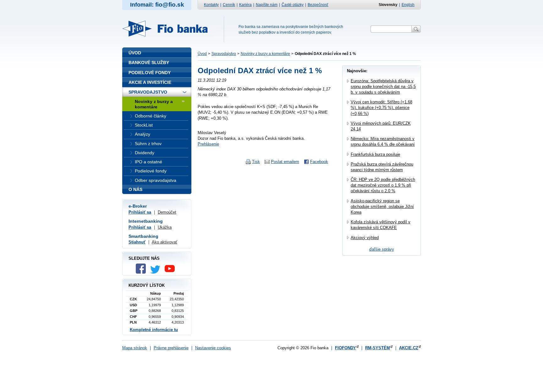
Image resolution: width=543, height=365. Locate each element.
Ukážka (165, 227)
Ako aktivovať (164, 242)
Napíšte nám (266, 5)
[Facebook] (142, 272)
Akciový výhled (365, 237)
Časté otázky (293, 5)
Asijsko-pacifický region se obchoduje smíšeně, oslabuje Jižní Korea (382, 207)
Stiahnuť (137, 242)
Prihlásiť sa (140, 212)
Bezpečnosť (318, 5)
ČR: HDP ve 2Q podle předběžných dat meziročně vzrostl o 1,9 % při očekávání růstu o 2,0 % (383, 185)
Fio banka (168, 29)
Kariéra (245, 5)
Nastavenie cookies (213, 348)
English (408, 5)
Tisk (256, 161)
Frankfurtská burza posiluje (375, 154)
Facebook (319, 161)
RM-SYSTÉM (377, 348)
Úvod (202, 54)
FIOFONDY (345, 348)
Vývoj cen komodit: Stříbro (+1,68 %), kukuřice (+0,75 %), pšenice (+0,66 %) (381, 108)
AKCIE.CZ (408, 348)
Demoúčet (167, 212)
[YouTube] (171, 272)
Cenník (229, 5)
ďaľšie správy (381, 249)
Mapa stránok (134, 348)
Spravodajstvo (223, 54)
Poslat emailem (285, 161)
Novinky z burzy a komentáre (265, 54)
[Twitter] (156, 272)
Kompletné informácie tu (154, 329)
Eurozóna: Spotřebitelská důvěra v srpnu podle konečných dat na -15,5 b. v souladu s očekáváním (383, 87)
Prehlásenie (208, 144)
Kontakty (211, 5)
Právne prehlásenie (171, 348)
